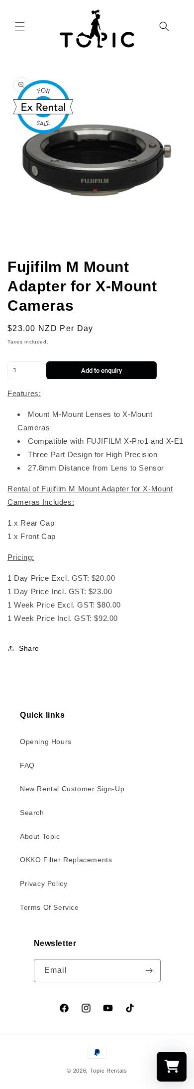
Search (32, 813)
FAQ (27, 765)
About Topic (40, 836)
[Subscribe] (149, 970)
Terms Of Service (49, 907)
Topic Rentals (108, 1071)
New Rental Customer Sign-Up (72, 789)
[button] (20, 26)
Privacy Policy (43, 883)
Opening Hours (46, 742)
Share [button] (29, 648)
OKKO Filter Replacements (66, 860)
